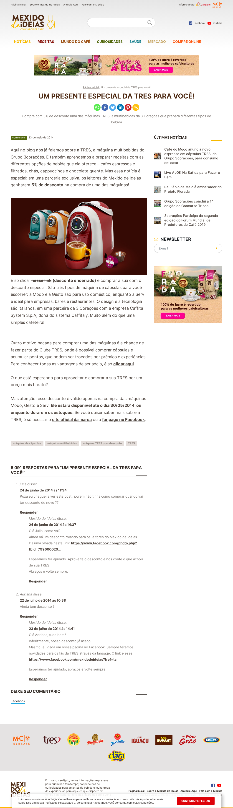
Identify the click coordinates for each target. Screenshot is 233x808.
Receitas (46, 41)
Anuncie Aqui (70, 4)
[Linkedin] (120, 107)
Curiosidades (110, 41)
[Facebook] (104, 107)
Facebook (18, 701)
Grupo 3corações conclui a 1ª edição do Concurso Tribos (188, 203)
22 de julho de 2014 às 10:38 (43, 600)
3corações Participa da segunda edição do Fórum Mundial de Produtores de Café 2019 (191, 220)
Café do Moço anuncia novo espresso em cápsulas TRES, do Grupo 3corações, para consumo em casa (191, 156)
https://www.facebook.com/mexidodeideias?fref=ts (72, 659)
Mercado (157, 41)
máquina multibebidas (62, 443)
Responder (29, 512)
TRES (131, 443)
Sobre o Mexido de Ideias (45, 4)
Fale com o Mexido (93, 4)
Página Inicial (18, 4)
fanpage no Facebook (123, 419)
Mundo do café (75, 41)
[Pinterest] (128, 107)
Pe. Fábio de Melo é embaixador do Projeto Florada (193, 189)
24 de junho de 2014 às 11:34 (43, 490)
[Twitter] (112, 107)
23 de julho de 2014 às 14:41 (52, 628)
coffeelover (19, 137)
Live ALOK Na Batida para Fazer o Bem (192, 174)
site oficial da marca (72, 419)
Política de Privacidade (59, 802)
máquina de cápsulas (27, 443)
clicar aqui (123, 363)
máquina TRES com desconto (102, 443)
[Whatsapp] (97, 107)
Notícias (22, 41)
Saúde (135, 41)
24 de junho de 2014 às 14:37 (52, 524)
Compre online (187, 41)
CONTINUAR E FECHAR (195, 801)
